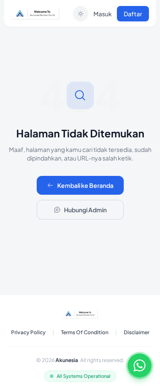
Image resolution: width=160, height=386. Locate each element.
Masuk (102, 14)
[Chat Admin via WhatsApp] (139, 365)
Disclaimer (136, 332)
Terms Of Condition (84, 332)
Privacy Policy (28, 332)
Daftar (133, 14)
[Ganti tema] (80, 13)
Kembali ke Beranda (85, 185)
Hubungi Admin (85, 210)
